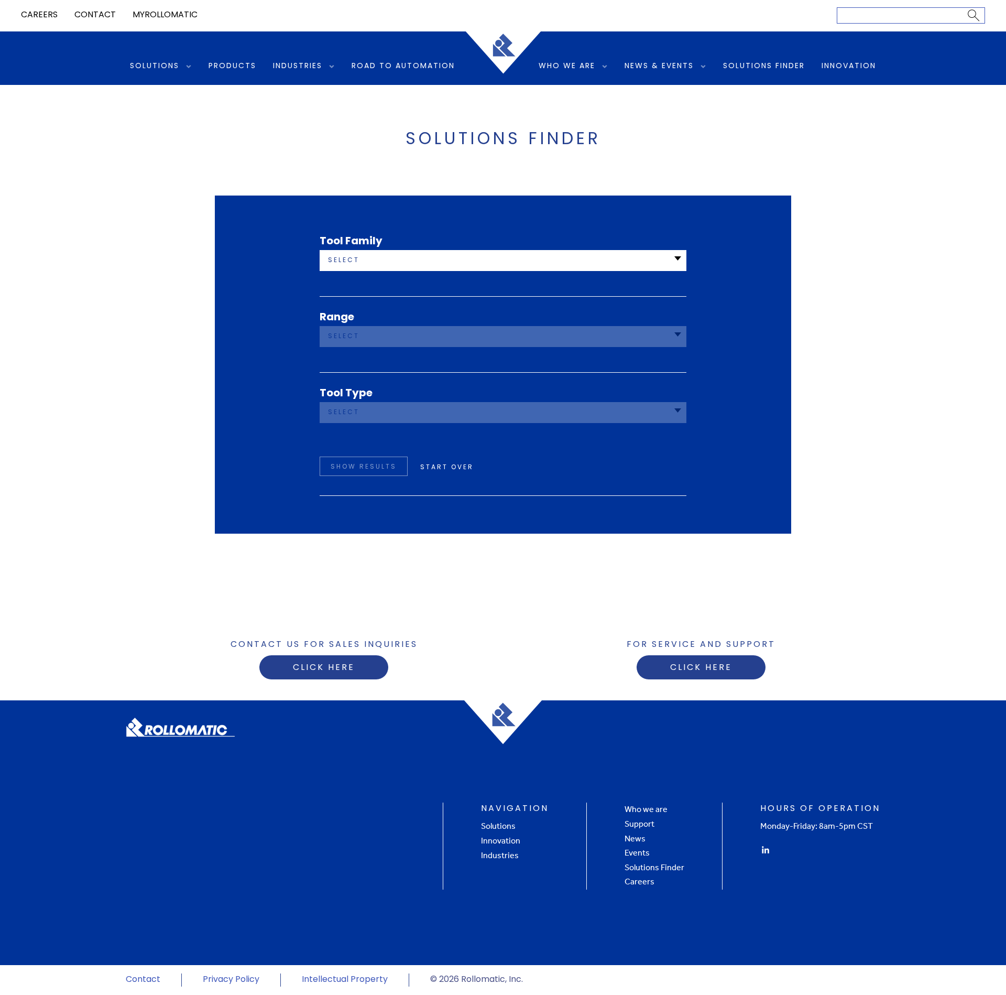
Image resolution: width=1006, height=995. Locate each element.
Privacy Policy (231, 980)
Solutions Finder (764, 66)
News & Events (659, 66)
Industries (297, 66)
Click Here (324, 668)
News (635, 838)
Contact (95, 15)
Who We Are (567, 66)
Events (637, 853)
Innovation (849, 66)
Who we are (646, 809)
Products (232, 66)
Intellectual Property (345, 980)
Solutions (154, 66)
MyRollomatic (165, 15)
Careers (39, 15)
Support (639, 824)
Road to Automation (403, 66)
